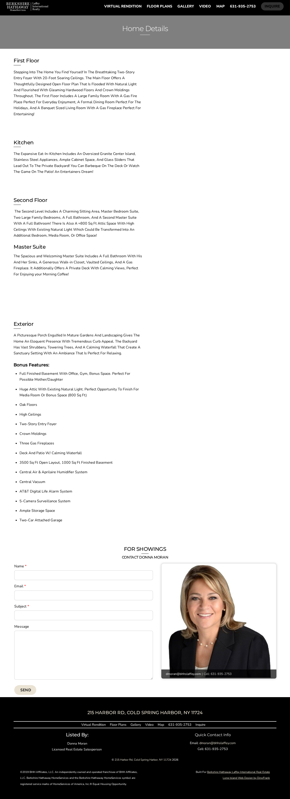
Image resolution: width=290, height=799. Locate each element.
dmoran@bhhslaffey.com (183, 674)
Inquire (272, 6)
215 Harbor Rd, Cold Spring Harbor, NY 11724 (143, 760)
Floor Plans (159, 6)
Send (25, 690)
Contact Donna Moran (145, 557)
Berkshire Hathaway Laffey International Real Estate (238, 772)
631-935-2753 (243, 6)
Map (220, 6)
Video (205, 6)
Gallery (185, 6)
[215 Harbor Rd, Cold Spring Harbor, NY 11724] (27, 9)
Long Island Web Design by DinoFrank (246, 778)
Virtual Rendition (123, 6)
